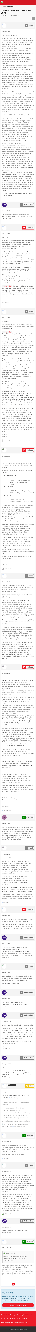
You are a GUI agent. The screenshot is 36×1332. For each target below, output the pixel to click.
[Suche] (24, 2)
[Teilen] (33, 18)
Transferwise (11, 216)
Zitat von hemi (10, 1253)
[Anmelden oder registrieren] (29, 2)
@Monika (5, 1194)
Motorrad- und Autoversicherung (16, 1115)
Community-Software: (18, 1329)
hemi (5, 15)
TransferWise (18, 1025)
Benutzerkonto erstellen (18, 1305)
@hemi (4, 1231)
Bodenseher (8, 286)
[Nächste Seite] (22, 1284)
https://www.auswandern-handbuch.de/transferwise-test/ (12, 950)
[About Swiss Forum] (8, 2)
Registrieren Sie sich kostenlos (16, 1298)
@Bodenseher (6, 983)
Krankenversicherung (13, 1110)
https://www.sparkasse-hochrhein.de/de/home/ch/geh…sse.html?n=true (15, 1004)
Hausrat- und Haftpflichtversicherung (18, 1113)
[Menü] (33, 2)
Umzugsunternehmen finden (15, 1108)
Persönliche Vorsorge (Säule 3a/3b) (17, 1118)
